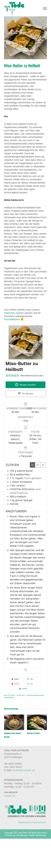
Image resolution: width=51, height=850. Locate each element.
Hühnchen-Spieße (14, 313)
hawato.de (9, 795)
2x (37, 465)
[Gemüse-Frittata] (37, 716)
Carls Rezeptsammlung (35, 695)
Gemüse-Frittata (33, 733)
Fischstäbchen (12, 319)
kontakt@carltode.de (23, 770)
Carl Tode (11, 695)
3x (43, 465)
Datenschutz (39, 822)
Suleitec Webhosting (37, 835)
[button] (7, 375)
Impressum (24, 822)
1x (32, 465)
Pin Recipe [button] (27, 393)
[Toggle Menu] (45, 8)
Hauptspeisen (9, 697)
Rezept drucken (27, 384)
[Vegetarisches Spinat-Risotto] (14, 716)
